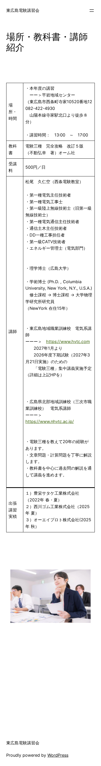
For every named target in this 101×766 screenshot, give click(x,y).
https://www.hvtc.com (68, 341)
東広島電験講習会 (22, 10)
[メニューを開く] (92, 10)
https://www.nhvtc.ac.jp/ (49, 421)
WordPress (57, 755)
